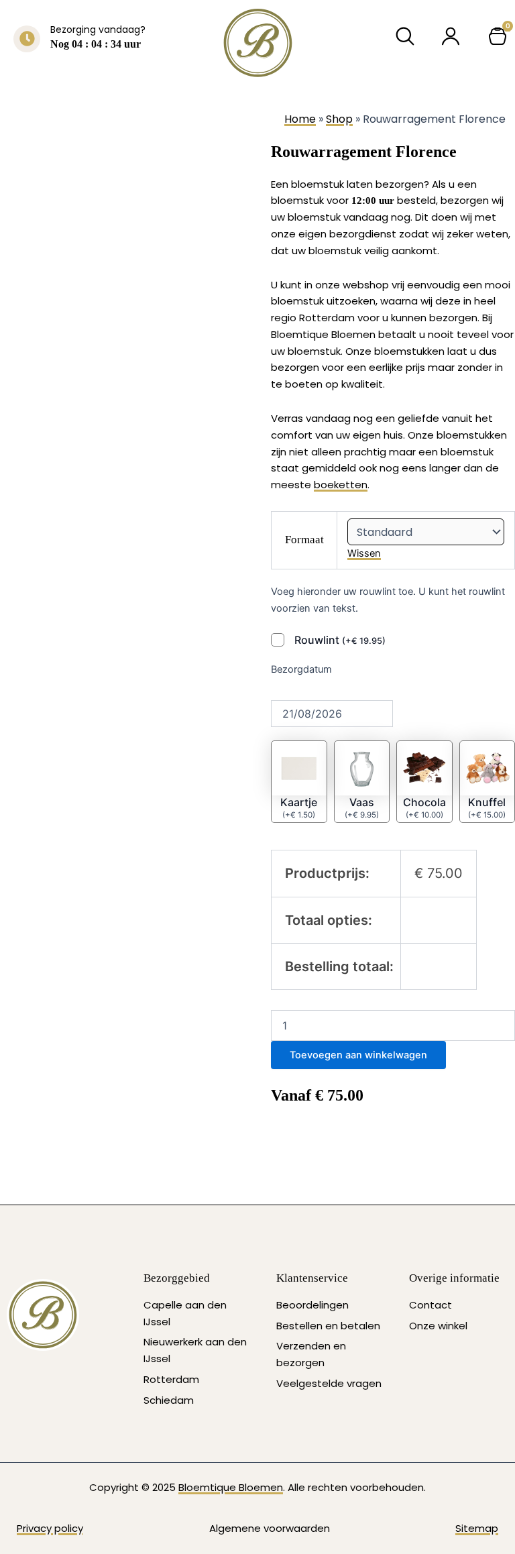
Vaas (361, 802)
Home (300, 119)
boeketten (340, 485)
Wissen (364, 553)
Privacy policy (50, 1528)
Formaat (304, 539)
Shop (339, 119)
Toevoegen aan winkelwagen (358, 1055)
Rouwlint (340, 640)
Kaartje (298, 802)
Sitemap (476, 1528)
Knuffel (487, 802)
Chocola (424, 802)
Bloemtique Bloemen (230, 1487)
